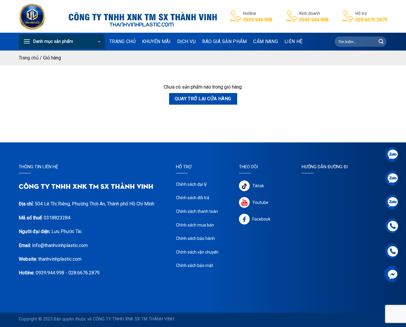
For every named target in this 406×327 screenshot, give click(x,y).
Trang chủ (122, 41)
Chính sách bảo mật (194, 265)
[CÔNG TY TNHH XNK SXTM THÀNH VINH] (33, 16)
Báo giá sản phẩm (224, 41)
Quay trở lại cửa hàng (203, 98)
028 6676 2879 (371, 20)
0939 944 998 (257, 20)
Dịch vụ (186, 41)
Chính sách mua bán (195, 225)
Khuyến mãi (156, 41)
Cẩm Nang (265, 41)
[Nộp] (381, 42)
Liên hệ (293, 41)
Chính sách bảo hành (195, 238)
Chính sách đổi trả (192, 197)
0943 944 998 (313, 20)
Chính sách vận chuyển (197, 252)
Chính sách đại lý (191, 184)
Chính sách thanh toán (197, 211)
